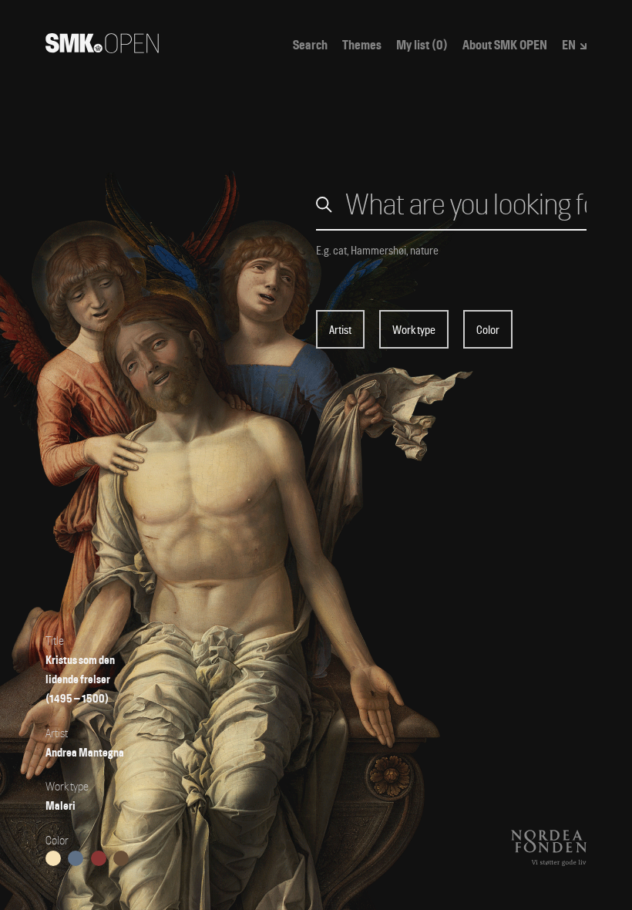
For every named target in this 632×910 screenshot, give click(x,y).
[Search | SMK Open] (102, 48)
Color (487, 330)
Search (310, 45)
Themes (362, 45)
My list (422, 45)
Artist (340, 330)
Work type (413, 330)
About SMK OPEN (504, 45)
